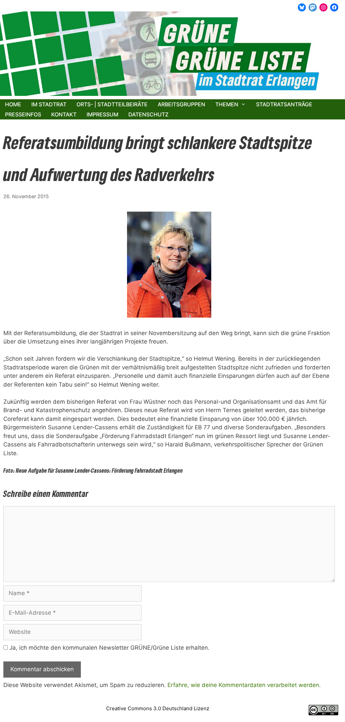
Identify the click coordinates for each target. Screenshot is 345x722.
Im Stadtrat (48, 104)
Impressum (102, 114)
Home (13, 104)
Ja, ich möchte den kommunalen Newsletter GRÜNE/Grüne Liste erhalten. (109, 647)
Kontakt (63, 114)
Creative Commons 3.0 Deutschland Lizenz (157, 708)
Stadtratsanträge (284, 104)
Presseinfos (23, 114)
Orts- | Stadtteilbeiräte (112, 104)
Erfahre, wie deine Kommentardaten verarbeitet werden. (244, 685)
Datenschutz (148, 114)
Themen (226, 104)
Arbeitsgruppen (181, 104)
